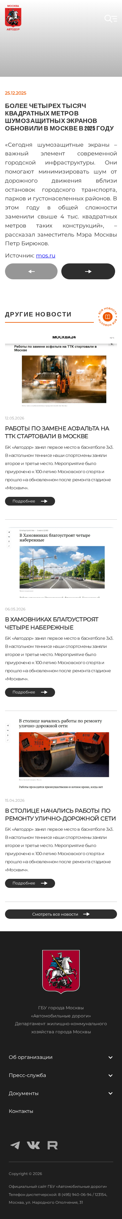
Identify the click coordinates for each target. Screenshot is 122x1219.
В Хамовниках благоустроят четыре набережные (52, 623)
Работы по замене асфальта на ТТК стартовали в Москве (57, 432)
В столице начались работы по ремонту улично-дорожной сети (60, 814)
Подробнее (24, 501)
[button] (110, 18)
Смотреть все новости (55, 914)
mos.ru (45, 255)
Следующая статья (84, 271)
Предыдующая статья (30, 271)
